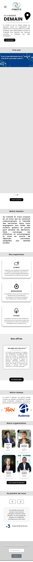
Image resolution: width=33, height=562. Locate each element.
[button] (2, 358)
